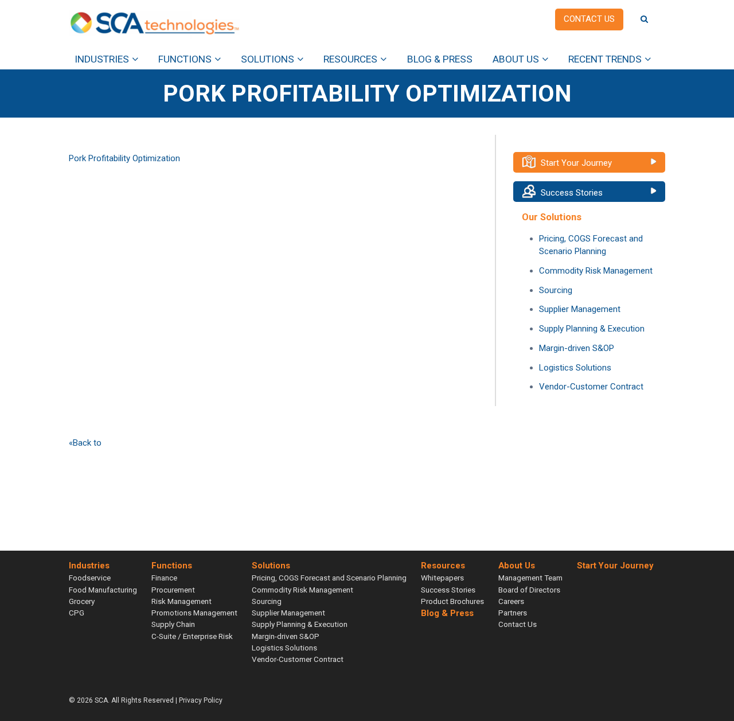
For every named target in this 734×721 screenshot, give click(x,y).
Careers (511, 601)
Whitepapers (442, 577)
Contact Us (517, 624)
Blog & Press (440, 59)
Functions (185, 59)
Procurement (173, 589)
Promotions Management (194, 612)
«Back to (85, 443)
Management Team (530, 577)
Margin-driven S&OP (576, 348)
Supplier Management (579, 309)
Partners (512, 612)
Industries (102, 59)
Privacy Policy (200, 700)
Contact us (589, 19)
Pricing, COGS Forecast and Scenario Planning (329, 577)
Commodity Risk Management (596, 271)
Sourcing (555, 290)
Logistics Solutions (575, 368)
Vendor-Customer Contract (591, 386)
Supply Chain (173, 624)
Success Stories (572, 193)
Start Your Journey (576, 163)
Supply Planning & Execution (592, 329)
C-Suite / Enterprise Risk (192, 636)
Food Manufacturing (103, 589)
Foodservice (90, 577)
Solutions (267, 59)
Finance (164, 577)
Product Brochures (452, 601)
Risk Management (181, 601)
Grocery (82, 601)
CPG (76, 612)
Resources (350, 59)
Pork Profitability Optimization (124, 158)
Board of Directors (529, 589)
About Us (516, 59)
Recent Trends (605, 59)
